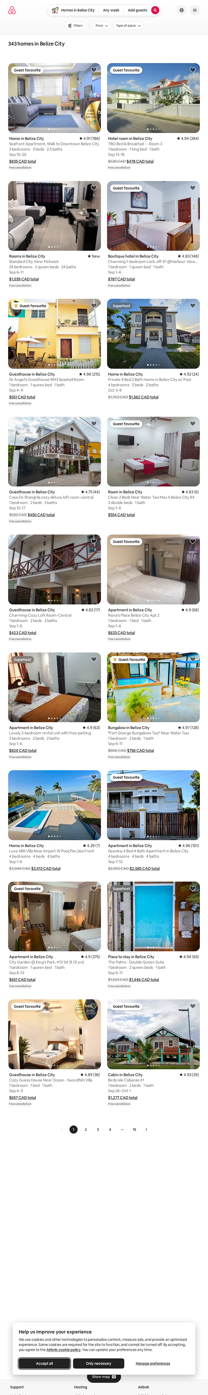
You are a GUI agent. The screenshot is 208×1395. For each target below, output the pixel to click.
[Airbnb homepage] (12, 10)
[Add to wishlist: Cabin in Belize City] (193, 1006)
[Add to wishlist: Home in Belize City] (94, 70)
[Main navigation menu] (195, 10)
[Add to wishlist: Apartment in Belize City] (193, 541)
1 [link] (73, 1129)
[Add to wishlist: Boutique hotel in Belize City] (193, 188)
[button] (22, 161)
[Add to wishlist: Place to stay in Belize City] (193, 888)
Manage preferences (153, 1363)
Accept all (44, 1363)
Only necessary (98, 1363)
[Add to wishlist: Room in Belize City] (193, 423)
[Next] (146, 1129)
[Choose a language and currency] (182, 10)
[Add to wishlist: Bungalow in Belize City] (193, 659)
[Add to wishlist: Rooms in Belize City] (94, 188)
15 (134, 1129)
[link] (61, 1129)
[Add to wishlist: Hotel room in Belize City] (193, 70)
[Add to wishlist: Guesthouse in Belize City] (94, 305)
